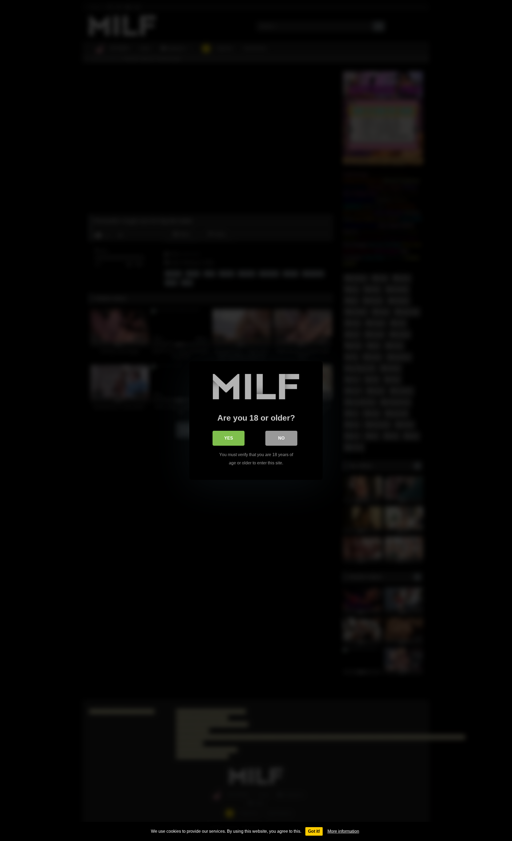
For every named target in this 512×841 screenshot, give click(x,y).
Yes (228, 438)
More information (343, 831)
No (281, 438)
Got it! (314, 831)
